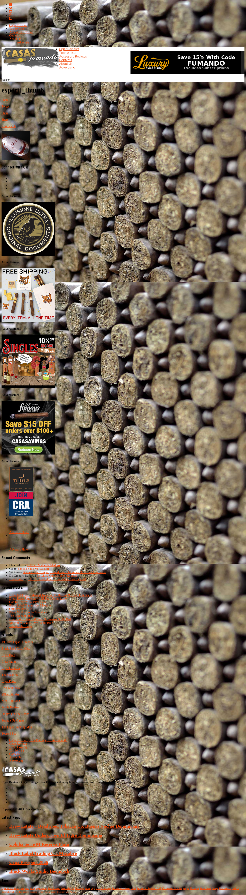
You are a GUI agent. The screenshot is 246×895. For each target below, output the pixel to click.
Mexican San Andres (66, 892)
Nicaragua (79, 888)
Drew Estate (205, 888)
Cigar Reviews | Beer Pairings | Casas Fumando (38, 740)
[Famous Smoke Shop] (28, 453)
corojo (47, 892)
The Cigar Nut (10, 674)
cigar (93, 888)
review (41, 892)
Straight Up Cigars (13, 720)
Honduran (194, 888)
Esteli (158, 888)
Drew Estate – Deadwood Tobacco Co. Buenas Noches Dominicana (50, 595)
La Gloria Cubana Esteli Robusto (57, 575)
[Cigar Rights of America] (21, 514)
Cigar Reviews (18, 25)
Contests (14, 35)
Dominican (106, 888)
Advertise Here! (19, 532)
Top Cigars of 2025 (21, 615)
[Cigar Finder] (21, 490)
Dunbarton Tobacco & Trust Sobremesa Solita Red (40, 619)
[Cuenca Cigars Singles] (28, 387)
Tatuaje (215, 888)
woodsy (18, 892)
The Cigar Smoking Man (17, 727)
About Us (15, 39)
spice (98, 888)
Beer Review (54, 888)
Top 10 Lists (16, 28)
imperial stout (8, 892)
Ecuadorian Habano (121, 888)
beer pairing (30, 888)
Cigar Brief (8, 655)
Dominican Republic (146, 888)
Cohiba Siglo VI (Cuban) (33, 568)
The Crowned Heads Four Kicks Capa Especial (57, 579)
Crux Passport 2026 (21, 609)
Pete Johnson (225, 888)
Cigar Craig (9, 661)
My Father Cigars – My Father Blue (31, 622)
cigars (54, 892)
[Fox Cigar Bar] (28, 321)
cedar (87, 888)
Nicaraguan (18, 888)
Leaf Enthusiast (11, 687)
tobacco (33, 892)
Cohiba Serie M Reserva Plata (27, 602)
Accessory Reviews (21, 32)
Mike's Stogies (10, 694)
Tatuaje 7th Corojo (20, 626)
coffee (133, 888)
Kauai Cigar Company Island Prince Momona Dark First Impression (64, 572)
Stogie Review (10, 707)
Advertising (24, 42)
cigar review (7, 888)
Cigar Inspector (11, 668)
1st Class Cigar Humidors (17, 642)
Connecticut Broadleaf (172, 888)
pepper (186, 888)
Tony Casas (16, 579)
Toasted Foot (9, 733)
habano (26, 892)
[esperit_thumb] (16, 158)
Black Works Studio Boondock (28, 612)
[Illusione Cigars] (28, 254)
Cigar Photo (9, 681)
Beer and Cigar (67, 888)
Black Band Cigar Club (16, 648)
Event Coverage (19, 747)
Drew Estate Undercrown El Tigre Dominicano (38, 598)
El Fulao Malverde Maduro (43, 565)
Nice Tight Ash (11, 700)
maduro (235, 888)
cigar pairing (41, 888)
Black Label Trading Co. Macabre (30, 605)
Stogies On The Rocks (15, 714)
